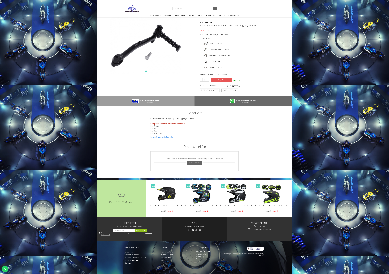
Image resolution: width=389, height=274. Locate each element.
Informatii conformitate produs (161, 137)
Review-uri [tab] (194, 147)
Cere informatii (230, 90)
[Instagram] (200, 230)
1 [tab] (146, 71)
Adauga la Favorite (210, 90)
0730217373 (260, 226)
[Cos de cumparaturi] (262, 9)
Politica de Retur (167, 255)
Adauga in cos (221, 80)
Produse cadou (233, 15)
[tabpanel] (145, 45)
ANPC (163, 260)
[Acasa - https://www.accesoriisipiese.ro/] (135, 8)
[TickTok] (196, 230)
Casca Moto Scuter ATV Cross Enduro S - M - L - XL (166, 206)
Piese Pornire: (205, 38)
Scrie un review (194, 163)
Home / (202, 22)
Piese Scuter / (209, 22)
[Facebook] (189, 230)
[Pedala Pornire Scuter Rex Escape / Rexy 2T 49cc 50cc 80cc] (145, 45)
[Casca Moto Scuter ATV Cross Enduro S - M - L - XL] (166, 194)
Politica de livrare (131, 260)
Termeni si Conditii (132, 255)
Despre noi (129, 252)
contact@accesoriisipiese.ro (260, 229)
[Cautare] (215, 8)
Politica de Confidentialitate (135, 258)
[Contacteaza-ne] (259, 9)
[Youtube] (192, 230)
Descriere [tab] (195, 113)
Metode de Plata (167, 252)
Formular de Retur (167, 258)
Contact (128, 263)
